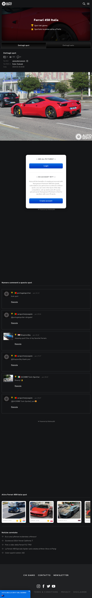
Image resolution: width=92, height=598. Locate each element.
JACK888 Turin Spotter (30, 377)
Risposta (14, 302)
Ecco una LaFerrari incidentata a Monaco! (20, 537)
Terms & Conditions (46, 592)
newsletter (61, 575)
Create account (46, 201)
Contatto (44, 575)
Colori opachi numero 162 (15, 553)
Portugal (20, 64)
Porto (14, 64)
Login (46, 166)
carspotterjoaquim (18, 61)
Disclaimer (80, 592)
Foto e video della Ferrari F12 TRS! (18, 545)
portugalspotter (24, 293)
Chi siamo (29, 575)
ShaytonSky (26, 335)
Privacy (66, 592)
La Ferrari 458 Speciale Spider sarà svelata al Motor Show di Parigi (30, 549)
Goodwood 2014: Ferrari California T (19, 541)
